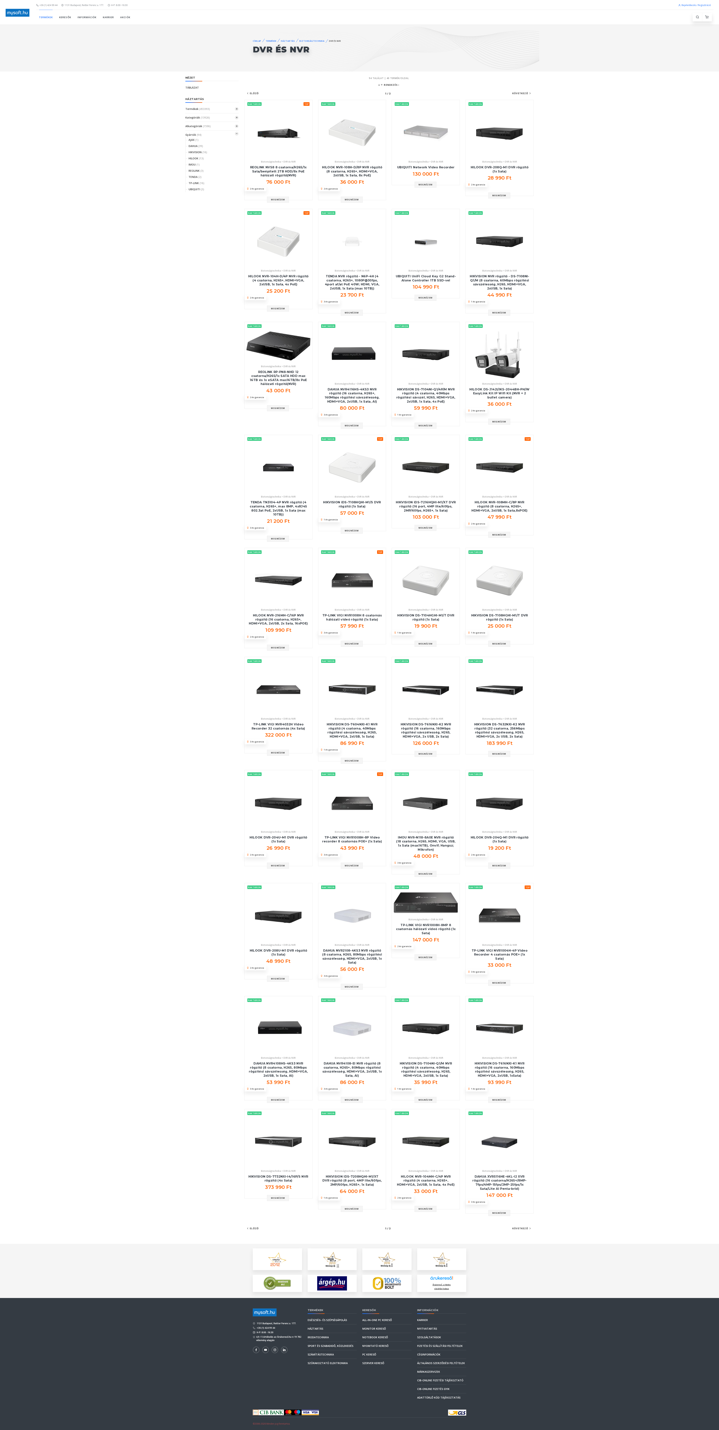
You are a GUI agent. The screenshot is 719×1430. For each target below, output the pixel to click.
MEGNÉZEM (278, 199)
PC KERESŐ (369, 1354)
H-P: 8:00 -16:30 (119, 5)
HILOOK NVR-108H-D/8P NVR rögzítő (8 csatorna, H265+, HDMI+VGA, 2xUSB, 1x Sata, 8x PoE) (352, 171)
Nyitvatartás (427, 1328)
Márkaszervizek (428, 1371)
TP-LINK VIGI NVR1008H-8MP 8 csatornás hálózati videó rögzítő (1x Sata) (426, 929)
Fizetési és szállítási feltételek (440, 1346)
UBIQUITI (196, 189)
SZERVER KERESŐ (373, 1363)
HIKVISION (198, 152)
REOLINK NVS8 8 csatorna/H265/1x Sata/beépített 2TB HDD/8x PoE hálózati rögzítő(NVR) (278, 171)
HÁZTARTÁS (288, 41)
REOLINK (196, 170)
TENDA (195, 177)
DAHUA (196, 146)
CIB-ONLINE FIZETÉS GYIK (433, 1389)
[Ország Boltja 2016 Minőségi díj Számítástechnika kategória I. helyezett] (441, 1259)
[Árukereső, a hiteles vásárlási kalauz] (277, 1283)
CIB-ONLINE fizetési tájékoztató (440, 1380)
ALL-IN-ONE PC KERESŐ (377, 1320)
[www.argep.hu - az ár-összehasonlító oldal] (332, 1283)
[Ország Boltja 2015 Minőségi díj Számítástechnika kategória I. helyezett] (386, 1259)
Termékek (197, 109)
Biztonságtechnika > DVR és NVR (278, 161)
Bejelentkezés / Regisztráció (696, 5)
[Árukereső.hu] (441, 1279)
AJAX (193, 140)
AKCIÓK (125, 17)
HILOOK (196, 158)
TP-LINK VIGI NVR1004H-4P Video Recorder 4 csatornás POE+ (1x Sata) (499, 954)
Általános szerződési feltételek (441, 1363)
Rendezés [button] (390, 85)
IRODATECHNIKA (318, 1337)
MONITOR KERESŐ (374, 1328)
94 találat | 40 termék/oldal (389, 78)
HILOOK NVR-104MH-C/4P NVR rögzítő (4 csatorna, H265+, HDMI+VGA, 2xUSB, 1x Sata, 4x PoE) (426, 1180)
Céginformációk (428, 1354)
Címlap (257, 41)
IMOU (194, 164)
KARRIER (108, 17)
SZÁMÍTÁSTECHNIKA (321, 1354)
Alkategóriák (198, 126)
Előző (254, 93)
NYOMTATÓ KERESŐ (375, 1346)
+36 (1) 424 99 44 (48, 5)
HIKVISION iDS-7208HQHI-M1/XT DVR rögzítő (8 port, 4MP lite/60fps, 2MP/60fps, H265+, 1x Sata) (352, 1180)
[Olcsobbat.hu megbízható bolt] (387, 1283)
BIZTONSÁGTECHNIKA (311, 41)
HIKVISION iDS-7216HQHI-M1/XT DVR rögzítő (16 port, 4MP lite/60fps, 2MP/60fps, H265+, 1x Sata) (426, 506)
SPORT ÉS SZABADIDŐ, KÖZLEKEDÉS (330, 1346)
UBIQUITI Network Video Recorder (425, 167)
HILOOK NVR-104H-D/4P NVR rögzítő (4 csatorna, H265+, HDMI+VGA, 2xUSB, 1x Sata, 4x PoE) (278, 280)
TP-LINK (196, 183)
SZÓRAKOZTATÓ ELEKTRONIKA (328, 1363)
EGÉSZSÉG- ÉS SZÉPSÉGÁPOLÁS (327, 1320)
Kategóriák (197, 117)
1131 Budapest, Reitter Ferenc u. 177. (84, 5)
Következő (520, 93)
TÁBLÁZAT (192, 87)
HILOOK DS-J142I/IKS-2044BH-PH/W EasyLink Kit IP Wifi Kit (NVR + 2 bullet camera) (499, 393)
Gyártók (193, 135)
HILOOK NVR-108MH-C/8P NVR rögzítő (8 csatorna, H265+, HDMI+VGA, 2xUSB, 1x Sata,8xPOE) (499, 506)
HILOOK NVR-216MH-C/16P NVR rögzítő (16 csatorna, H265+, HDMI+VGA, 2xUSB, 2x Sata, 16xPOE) (278, 619)
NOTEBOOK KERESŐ (375, 1337)
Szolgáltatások (429, 1337)
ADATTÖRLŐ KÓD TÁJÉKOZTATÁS (438, 1397)
